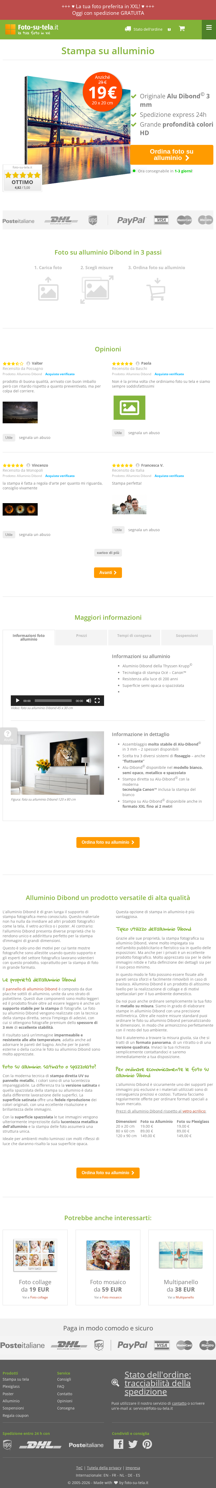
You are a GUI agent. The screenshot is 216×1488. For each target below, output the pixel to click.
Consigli (64, 1379)
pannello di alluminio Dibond (31, 988)
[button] (57, 679)
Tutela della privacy (104, 1467)
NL (122, 1475)
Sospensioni (13, 1408)
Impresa (133, 1467)
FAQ (60, 1386)
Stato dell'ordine (148, 29)
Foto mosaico (112, 1297)
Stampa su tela (16, 1379)
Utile (9, 437)
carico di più (108, 552)
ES (138, 1475)
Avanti (106, 572)
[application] (57, 679)
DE (130, 1475)
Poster (8, 1393)
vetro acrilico (194, 1111)
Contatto (64, 1393)
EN (106, 1475)
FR (114, 1475)
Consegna (66, 1408)
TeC (79, 1467)
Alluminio (11, 1400)
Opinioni (64, 1400)
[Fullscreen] (97, 700)
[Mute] (88, 700)
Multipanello (185, 1297)
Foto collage (39, 1297)
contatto (179, 1403)
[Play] (17, 700)
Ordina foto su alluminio (172, 154)
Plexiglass (11, 1386)
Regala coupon (16, 1415)
